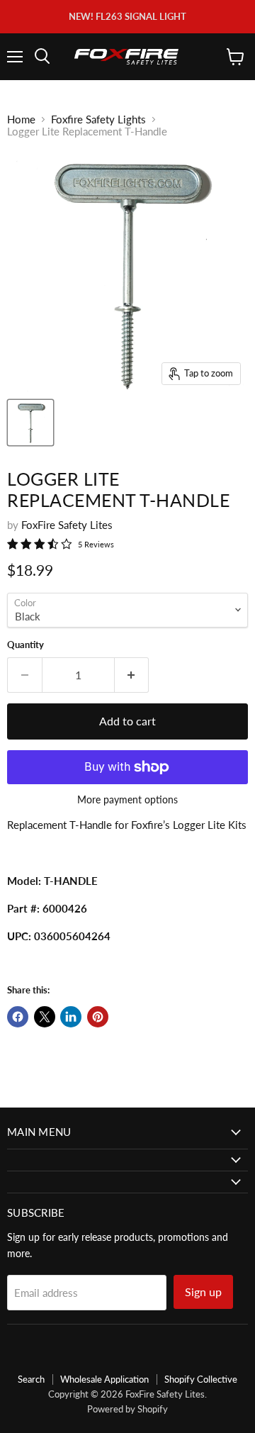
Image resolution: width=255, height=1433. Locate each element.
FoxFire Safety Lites (67, 524)
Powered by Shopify (127, 1409)
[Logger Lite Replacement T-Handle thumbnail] (30, 422)
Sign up (203, 1291)
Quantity (25, 645)
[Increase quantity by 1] (132, 675)
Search (31, 1379)
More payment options (127, 799)
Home (21, 119)
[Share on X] (44, 1016)
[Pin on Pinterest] (97, 1016)
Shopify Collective (200, 1379)
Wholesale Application (104, 1379)
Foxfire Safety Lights (98, 119)
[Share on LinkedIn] (70, 1016)
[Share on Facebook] (17, 1016)
